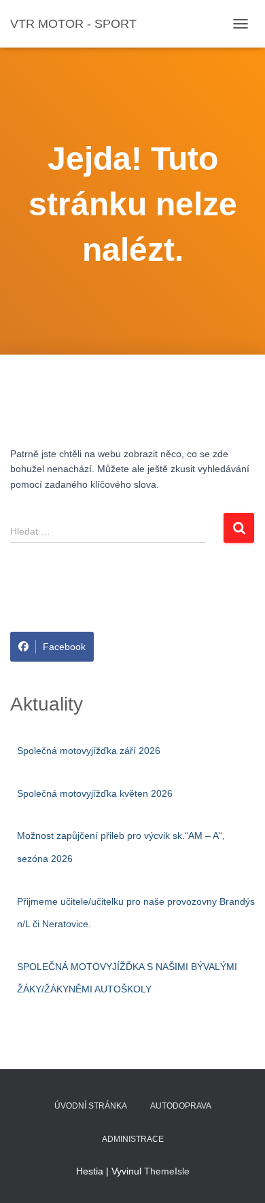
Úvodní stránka (90, 1106)
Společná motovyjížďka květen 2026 (95, 793)
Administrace (133, 1139)
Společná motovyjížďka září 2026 (88, 750)
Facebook (64, 646)
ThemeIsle (167, 1171)
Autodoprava (180, 1106)
